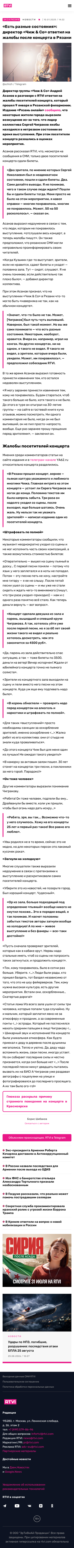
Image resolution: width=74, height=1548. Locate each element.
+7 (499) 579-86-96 (20, 1429)
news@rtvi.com (33, 1438)
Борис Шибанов (37, 1119)
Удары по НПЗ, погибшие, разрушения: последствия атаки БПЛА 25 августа (33, 1346)
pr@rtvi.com (31, 1442)
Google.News (13, 1471)
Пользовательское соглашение (21, 1381)
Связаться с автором (37, 1123)
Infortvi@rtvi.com (42, 1433)
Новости (29, 19)
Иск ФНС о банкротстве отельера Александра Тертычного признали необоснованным (29, 1181)
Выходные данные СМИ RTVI (19, 1376)
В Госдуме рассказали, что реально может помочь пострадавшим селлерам (35, 1195)
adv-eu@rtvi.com (33, 1446)
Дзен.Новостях (19, 1467)
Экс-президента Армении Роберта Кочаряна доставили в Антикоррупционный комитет (35, 1154)
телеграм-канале (43, 460)
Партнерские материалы (19, 1451)
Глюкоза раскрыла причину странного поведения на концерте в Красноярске (37, 1101)
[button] (70, 5)
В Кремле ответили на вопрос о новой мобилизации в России (32, 1223)
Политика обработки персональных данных (28, 1386)
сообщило (53, 110)
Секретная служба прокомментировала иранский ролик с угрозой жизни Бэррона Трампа (34, 1209)
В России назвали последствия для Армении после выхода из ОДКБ (30, 1167)
